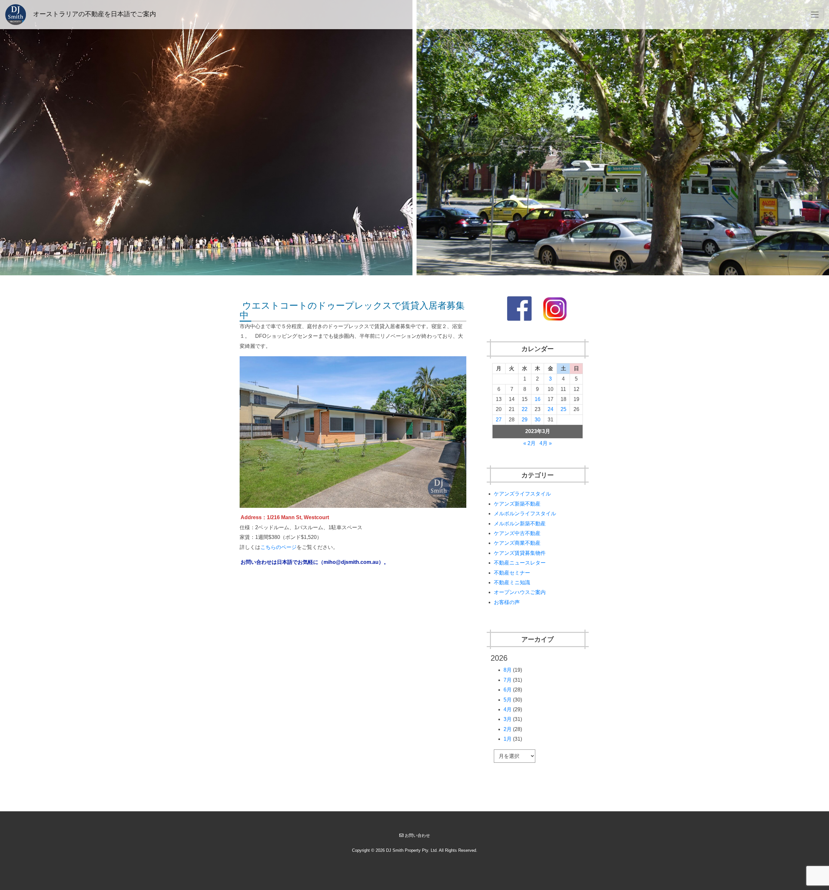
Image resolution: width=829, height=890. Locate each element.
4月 (508, 709)
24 (550, 409)
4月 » (545, 443)
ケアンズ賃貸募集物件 (520, 553)
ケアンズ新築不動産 (517, 504)
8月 (508, 670)
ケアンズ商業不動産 (517, 543)
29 (525, 419)
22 (525, 409)
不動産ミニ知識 (512, 582)
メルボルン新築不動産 (520, 523)
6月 (508, 689)
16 (537, 399)
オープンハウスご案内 (520, 592)
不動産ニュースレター (520, 562)
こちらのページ (278, 547)
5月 (508, 699)
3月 (508, 719)
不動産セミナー (512, 573)
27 (499, 419)
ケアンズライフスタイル (522, 493)
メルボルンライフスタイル (525, 513)
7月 (508, 680)
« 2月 (529, 443)
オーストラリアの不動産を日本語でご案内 (93, 13)
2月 (508, 729)
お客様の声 (507, 602)
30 (537, 419)
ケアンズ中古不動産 (517, 533)
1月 (508, 739)
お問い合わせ (417, 835)
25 (563, 409)
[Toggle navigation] (815, 14)
